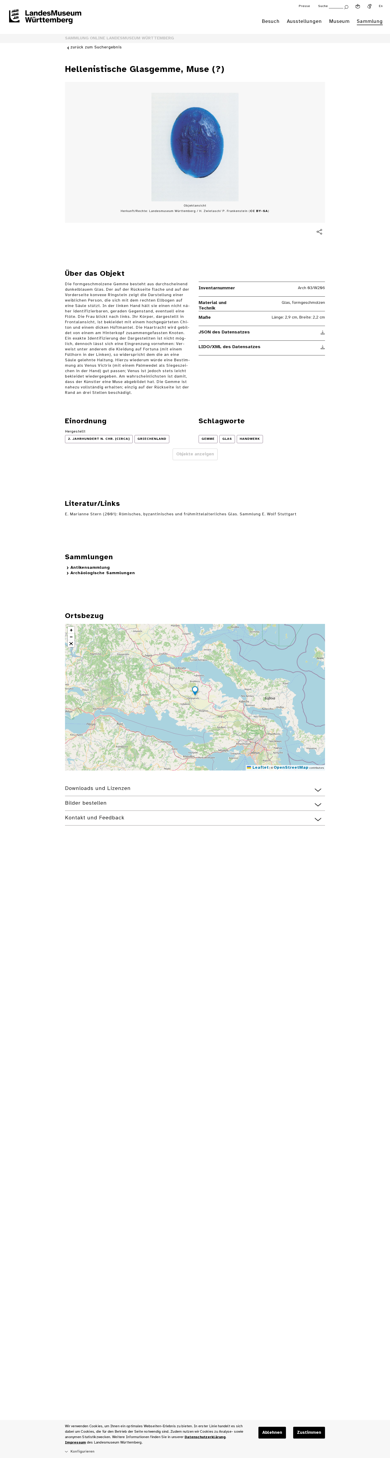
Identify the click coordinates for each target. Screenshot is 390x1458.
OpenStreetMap (291, 768)
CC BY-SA (259, 211)
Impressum (75, 1442)
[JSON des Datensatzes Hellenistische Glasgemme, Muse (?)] (323, 332)
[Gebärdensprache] (369, 6)
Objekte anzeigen (195, 454)
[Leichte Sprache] (357, 6)
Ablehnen (272, 1432)
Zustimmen (309, 1432)
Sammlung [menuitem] (370, 21)
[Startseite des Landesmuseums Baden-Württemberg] (45, 19)
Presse (304, 6)
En (381, 6)
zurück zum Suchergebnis (96, 47)
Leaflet (260, 768)
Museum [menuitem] (339, 21)
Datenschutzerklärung (205, 1437)
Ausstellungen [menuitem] (304, 21)
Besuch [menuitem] (271, 21)
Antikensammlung (90, 568)
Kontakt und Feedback (94, 818)
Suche (323, 6)
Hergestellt (75, 431)
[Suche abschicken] (346, 6)
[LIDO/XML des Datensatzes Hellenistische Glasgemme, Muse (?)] (323, 347)
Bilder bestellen (86, 803)
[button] (195, 691)
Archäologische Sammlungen (102, 573)
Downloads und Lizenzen (98, 788)
